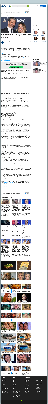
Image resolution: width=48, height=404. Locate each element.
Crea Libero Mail (42, 6)
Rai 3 (14, 381)
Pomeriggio (4, 380)
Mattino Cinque (38, 391)
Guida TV (7, 9)
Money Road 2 (35, 68)
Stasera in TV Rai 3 (16, 392)
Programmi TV (27, 377)
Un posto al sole (39, 388)
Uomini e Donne (39, 380)
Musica (17, 9)
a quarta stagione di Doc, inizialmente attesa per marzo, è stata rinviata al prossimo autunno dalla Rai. (15, 59)
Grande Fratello (38, 381)
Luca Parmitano (36, 61)
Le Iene (37, 387)
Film (2, 385)
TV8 (14, 387)
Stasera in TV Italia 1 (16, 396)
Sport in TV (4, 391)
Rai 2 (14, 380)
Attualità (26, 388)
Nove (14, 388)
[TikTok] (39, 25)
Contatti (38, 9)
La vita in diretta (39, 392)
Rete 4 (14, 383)
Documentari (27, 391)
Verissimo (37, 385)
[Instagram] (34, 25)
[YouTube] (36, 25)
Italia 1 (14, 385)
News (12, 9)
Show (26, 392)
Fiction (26, 384)
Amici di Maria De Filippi (40, 379)
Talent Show (27, 380)
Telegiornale (27, 385)
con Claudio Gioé (8, 182)
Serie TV (3, 387)
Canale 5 (14, 384)
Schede (32, 9)
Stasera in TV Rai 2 (16, 391)
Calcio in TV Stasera (5, 389)
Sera (3, 381)
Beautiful (37, 384)
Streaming (27, 9)
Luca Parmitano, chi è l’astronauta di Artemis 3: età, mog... (43, 63)
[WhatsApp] (38, 25)
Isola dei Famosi (39, 383)
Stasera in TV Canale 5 (17, 395)
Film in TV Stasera (5, 388)
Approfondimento (28, 389)
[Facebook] (33, 25)
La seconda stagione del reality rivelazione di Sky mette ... (43, 70)
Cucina (26, 387)
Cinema (21, 9)
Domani (3, 384)
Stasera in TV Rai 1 (16, 389)
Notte (3, 383)
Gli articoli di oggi (5, 392)
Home (2, 9)
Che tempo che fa (39, 394)
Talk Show (26, 381)
